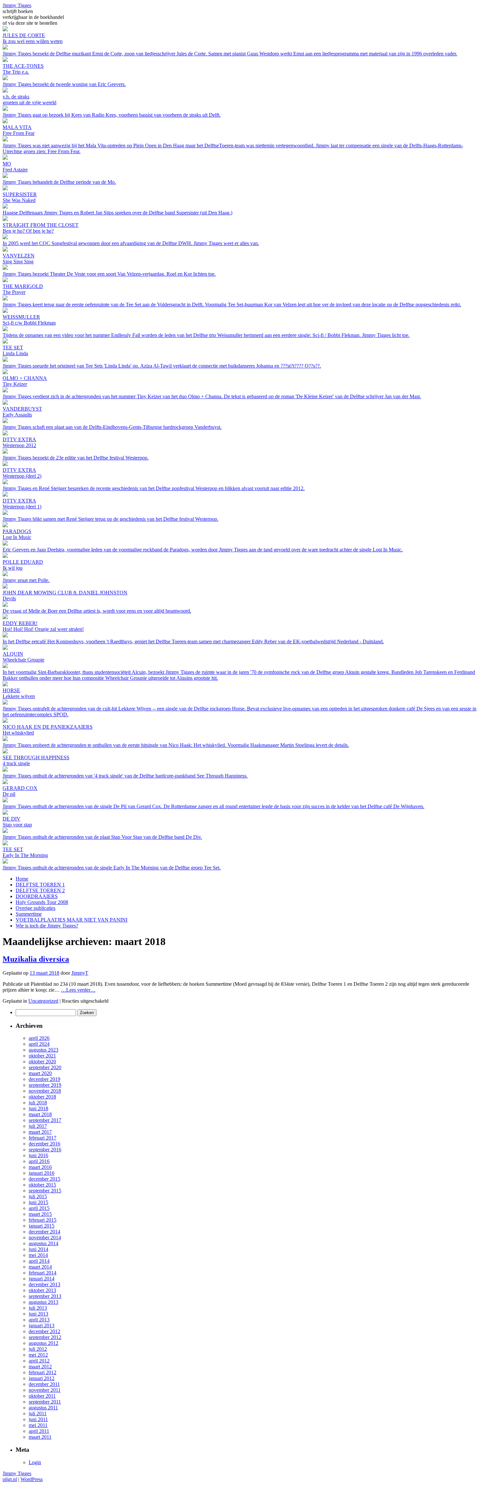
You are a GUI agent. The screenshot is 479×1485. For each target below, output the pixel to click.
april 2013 (39, 1319)
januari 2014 (41, 1278)
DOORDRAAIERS (37, 896)
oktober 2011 (42, 1396)
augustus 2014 (43, 1243)
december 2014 (44, 1231)
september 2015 (45, 1190)
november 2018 (45, 1091)
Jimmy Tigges (17, 5)
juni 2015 (38, 1202)
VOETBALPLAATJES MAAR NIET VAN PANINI (71, 920)
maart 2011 (40, 1437)
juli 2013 (38, 1308)
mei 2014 (38, 1255)
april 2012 (39, 1360)
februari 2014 (42, 1272)
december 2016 (44, 1143)
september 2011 (45, 1402)
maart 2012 (40, 1366)
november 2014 (45, 1237)
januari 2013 (41, 1325)
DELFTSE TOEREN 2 (40, 890)
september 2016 (45, 1149)
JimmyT (79, 973)
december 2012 (44, 1331)
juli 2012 (38, 1349)
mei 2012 (38, 1355)
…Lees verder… (78, 990)
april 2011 (39, 1431)
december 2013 (44, 1284)
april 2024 (39, 1044)
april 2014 (39, 1261)
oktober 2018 (42, 1096)
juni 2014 (38, 1249)
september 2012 (45, 1337)
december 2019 (44, 1079)
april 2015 (39, 1208)
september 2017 (45, 1120)
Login (35, 1462)
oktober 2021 (42, 1055)
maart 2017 (40, 1132)
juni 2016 (38, 1155)
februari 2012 (42, 1372)
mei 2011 (38, 1425)
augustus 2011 (43, 1407)
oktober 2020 (42, 1061)
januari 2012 (41, 1378)
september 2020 (45, 1067)
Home (22, 878)
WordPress (32, 1479)
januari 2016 (41, 1173)
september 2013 (45, 1296)
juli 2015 (38, 1196)
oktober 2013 (42, 1290)
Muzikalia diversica (36, 959)
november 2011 (45, 1390)
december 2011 (44, 1384)
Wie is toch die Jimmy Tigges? (47, 925)
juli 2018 (38, 1102)
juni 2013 (38, 1314)
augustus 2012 (43, 1343)
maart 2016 (40, 1167)
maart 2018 (40, 1114)
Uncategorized (43, 1001)
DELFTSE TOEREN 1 (40, 884)
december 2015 (44, 1179)
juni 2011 (38, 1419)
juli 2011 (38, 1413)
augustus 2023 (43, 1050)
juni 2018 (38, 1108)
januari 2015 (41, 1226)
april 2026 (39, 1038)
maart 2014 (40, 1267)
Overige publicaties (35, 908)
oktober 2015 (42, 1184)
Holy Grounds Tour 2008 (42, 902)
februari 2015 (42, 1220)
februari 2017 (42, 1138)
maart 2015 (40, 1214)
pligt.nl (10, 1479)
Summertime (29, 914)
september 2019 (45, 1085)
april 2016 (39, 1161)
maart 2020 (40, 1073)
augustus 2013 (43, 1302)
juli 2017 (38, 1126)
